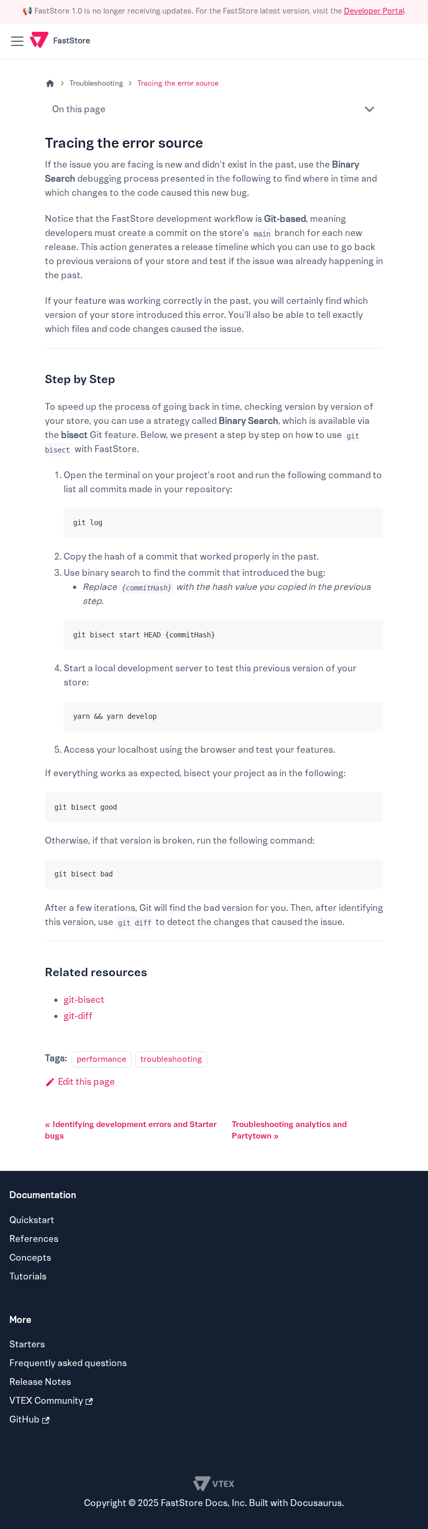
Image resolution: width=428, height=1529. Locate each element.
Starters (27, 1344)
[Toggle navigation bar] (17, 41)
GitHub (24, 1420)
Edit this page (86, 1082)
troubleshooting (171, 1058)
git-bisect (84, 1000)
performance (101, 1058)
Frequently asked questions (68, 1363)
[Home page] (50, 84)
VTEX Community (46, 1401)
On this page (78, 109)
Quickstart (31, 1220)
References (33, 1239)
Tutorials (27, 1277)
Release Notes (40, 1382)
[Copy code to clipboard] (368, 522)
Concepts (30, 1258)
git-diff (78, 1016)
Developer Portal (374, 11)
